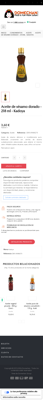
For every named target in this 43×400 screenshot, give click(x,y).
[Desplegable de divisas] (3, 2)
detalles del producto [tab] (21, 242)
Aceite (12, 133)
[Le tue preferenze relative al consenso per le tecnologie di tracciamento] (2, 300)
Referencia (7, 254)
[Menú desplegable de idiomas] (8, 2)
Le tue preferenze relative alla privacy (23, 392)
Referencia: (21, 133)
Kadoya (11, 249)
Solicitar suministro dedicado (15, 197)
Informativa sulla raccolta (14, 397)
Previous (19, 321)
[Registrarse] (30, 2)
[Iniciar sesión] (26, 2)
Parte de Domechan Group (21, 373)
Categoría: (5, 133)
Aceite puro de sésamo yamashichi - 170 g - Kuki (32, 306)
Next (23, 321)
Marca (6, 249)
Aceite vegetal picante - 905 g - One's (10, 306)
